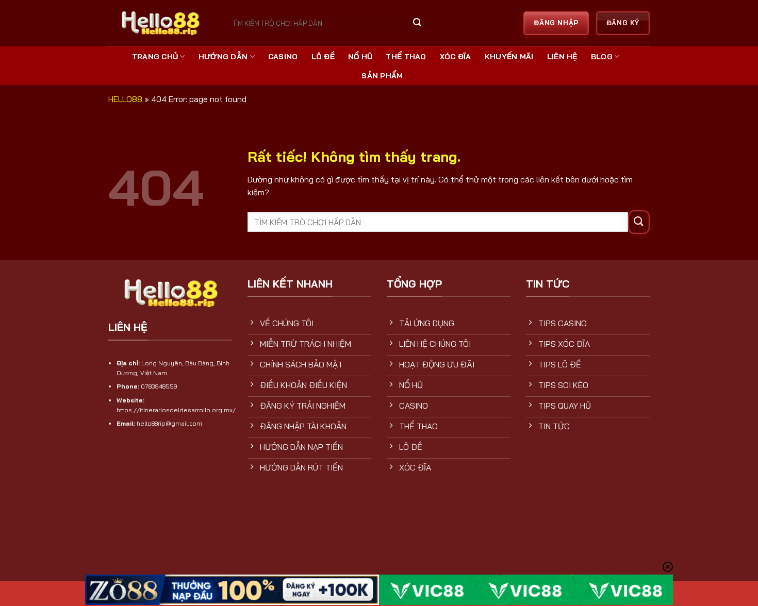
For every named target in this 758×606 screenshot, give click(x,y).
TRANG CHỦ (155, 56)
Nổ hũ (360, 56)
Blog (602, 56)
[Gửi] (417, 23)
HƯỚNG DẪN (223, 56)
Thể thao (406, 56)
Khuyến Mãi (509, 56)
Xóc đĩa (455, 56)
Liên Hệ (562, 56)
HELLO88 (125, 99)
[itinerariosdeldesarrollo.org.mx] (159, 23)
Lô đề (323, 56)
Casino (283, 56)
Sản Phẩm (382, 75)
